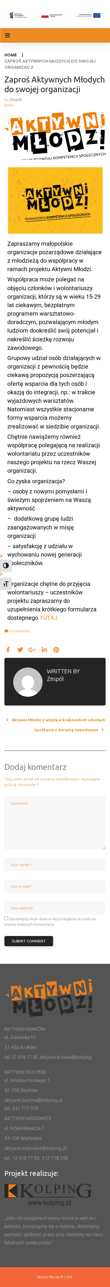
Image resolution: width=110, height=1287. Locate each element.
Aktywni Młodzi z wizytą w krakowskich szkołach (58, 720)
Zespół (15, 99)
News (9, 105)
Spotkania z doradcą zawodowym (66, 730)
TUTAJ (48, 617)
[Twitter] (20, 649)
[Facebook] (8, 649)
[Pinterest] (56, 649)
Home (10, 55)
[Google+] (32, 649)
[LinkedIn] (44, 649)
